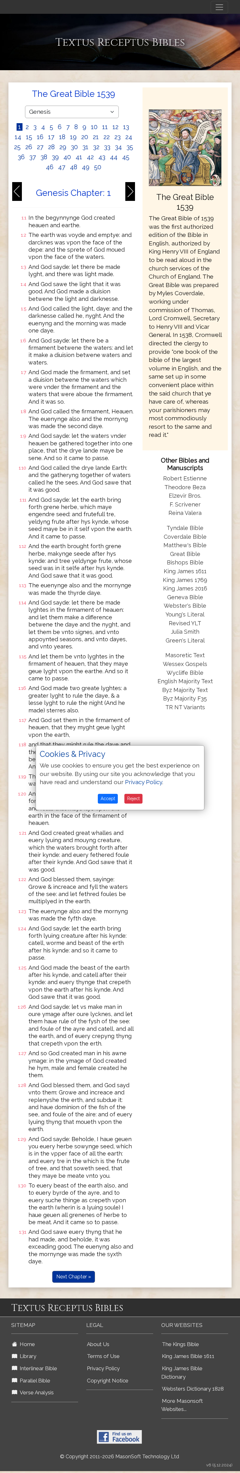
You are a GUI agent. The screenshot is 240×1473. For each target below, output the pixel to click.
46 (49, 167)
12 (115, 127)
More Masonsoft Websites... (182, 1405)
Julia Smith (185, 631)
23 (117, 137)
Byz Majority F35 (185, 698)
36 (21, 157)
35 (130, 147)
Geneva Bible (185, 597)
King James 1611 (185, 571)
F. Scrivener (185, 504)
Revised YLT (185, 623)
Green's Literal (185, 640)
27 (40, 147)
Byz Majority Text (185, 690)
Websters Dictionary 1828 (193, 1389)
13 (126, 127)
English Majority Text (185, 681)
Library (26, 1356)
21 (95, 137)
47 (62, 167)
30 (74, 147)
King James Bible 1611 (188, 1356)
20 (85, 137)
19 (73, 137)
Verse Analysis (35, 1392)
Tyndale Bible (185, 528)
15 (29, 137)
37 (33, 157)
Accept (108, 798)
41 (79, 157)
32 (96, 147)
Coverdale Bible (185, 536)
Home (26, 1344)
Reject (133, 798)
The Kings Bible (180, 1344)
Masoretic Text (185, 655)
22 (106, 137)
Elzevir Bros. (185, 495)
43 (102, 157)
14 (18, 137)
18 (62, 137)
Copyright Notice (107, 1380)
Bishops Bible (185, 562)
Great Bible (185, 554)
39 (55, 157)
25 (17, 147)
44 (113, 157)
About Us (98, 1344)
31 (85, 147)
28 (51, 147)
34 (118, 147)
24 (129, 137)
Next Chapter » (73, 1277)
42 (90, 157)
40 (67, 157)
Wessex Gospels (185, 664)
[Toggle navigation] (219, 7)
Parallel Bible (33, 1380)
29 (63, 147)
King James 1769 (185, 580)
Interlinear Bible (37, 1368)
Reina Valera (185, 513)
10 (94, 127)
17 (51, 137)
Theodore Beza (185, 487)
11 (105, 127)
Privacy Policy (103, 1368)
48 (73, 167)
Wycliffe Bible (185, 672)
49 (85, 167)
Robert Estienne (185, 478)
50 (97, 167)
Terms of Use (103, 1356)
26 (29, 147)
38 (44, 157)
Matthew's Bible (185, 545)
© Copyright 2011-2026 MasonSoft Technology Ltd (119, 1457)
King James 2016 (185, 588)
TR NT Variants (185, 707)
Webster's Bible (185, 605)
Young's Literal (185, 614)
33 (107, 147)
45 (126, 157)
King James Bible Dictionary (181, 1372)
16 (40, 137)
